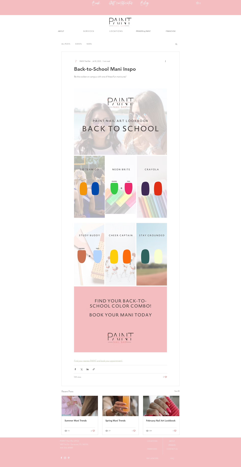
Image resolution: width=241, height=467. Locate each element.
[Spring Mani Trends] (120, 406)
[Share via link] (94, 369)
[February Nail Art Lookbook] (161, 406)
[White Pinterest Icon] (68, 457)
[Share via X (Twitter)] (81, 369)
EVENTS (78, 44)
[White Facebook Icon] (61, 457)
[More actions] (165, 61)
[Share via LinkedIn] (87, 369)
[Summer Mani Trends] (80, 406)
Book (100, 3)
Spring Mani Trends (115, 420)
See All (176, 391)
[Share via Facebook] (75, 369)
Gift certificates (124, 3)
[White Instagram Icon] (65, 457)
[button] (199, 2)
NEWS (89, 44)
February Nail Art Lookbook (160, 420)
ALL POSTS (66, 44)
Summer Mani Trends (76, 420)
